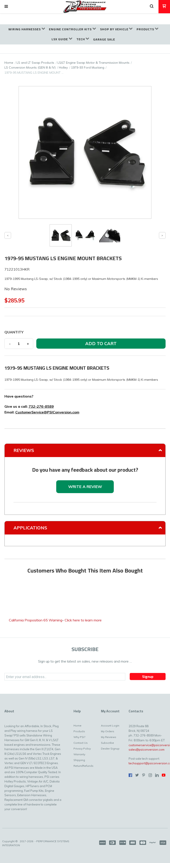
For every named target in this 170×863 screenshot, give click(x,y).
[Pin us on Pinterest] (143, 775)
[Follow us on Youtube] (163, 775)
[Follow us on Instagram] (150, 775)
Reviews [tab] (24, 450)
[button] (6, 7)
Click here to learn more (83, 620)
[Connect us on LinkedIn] (157, 775)
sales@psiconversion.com (146, 749)
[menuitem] (26, 29)
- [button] (10, 343)
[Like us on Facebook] (130, 775)
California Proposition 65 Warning (35, 620)
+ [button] (28, 343)
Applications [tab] (30, 527)
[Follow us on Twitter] (137, 775)
